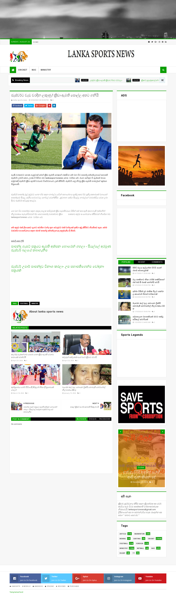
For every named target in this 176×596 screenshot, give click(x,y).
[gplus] (156, 42)
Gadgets (15, 586)
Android (38, 586)
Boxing (123, 539)
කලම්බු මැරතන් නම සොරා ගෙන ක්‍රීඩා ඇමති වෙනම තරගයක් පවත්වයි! (32, 355)
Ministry (46, 70)
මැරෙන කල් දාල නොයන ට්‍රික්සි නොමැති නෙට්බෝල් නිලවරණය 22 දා (84, 388)
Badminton (139, 534)
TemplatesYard (16, 592)
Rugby (122, 553)
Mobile (27, 586)
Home (35, 42)
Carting (137, 539)
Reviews (61, 586)
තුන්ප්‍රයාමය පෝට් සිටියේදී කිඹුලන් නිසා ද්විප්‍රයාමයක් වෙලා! (32, 388)
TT (134, 553)
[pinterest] (162, 42)
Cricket (22, 70)
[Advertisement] (82, 19)
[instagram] (159, 42)
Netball (140, 548)
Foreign (139, 543)
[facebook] (149, 42)
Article (123, 534)
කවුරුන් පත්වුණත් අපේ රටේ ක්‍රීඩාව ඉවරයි (79, 357)
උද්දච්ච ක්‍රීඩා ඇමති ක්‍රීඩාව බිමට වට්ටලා (90, 80)
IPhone (50, 586)
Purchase (74, 586)
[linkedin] (165, 42)
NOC (34, 70)
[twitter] (152, 42)
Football (24, 303)
